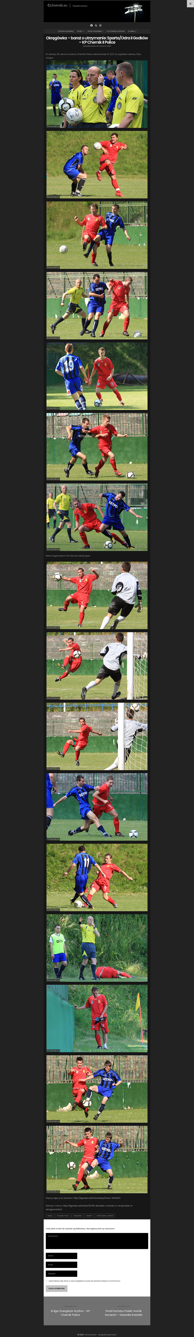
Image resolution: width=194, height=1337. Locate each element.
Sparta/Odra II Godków (105, 1216)
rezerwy (89, 1216)
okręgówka (78, 1216)
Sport (79, 31)
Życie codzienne (94, 31)
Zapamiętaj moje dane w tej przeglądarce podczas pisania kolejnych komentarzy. (85, 1281)
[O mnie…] (132, 31)
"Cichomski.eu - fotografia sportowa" (100, 1334)
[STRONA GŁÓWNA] (66, 31)
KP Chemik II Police (63, 1216)
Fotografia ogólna (116, 31)
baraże (50, 1216)
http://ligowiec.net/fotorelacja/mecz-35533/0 (97, 1198)
